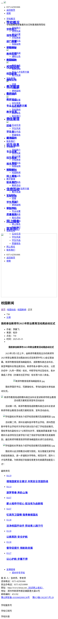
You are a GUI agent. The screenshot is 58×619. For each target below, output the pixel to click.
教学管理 (12, 86)
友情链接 (10, 569)
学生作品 (16, 132)
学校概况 (12, 22)
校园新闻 (16, 172)
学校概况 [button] (10, 19)
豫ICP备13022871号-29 (43, 597)
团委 (14, 198)
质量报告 (16, 135)
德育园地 (16, 91)
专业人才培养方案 (20, 72)
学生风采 (16, 128)
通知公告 (16, 56)
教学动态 (11, 93)
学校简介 (11, 29)
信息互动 (12, 189)
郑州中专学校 (18, 573)
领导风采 (16, 31)
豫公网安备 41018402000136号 (15, 597)
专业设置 (16, 211)
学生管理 (12, 119)
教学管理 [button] (10, 179)
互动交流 (16, 125)
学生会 (10, 131)
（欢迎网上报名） (35, 588)
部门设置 (11, 41)
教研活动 (16, 185)
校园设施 (16, 44)
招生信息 (12, 145)
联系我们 (11, 182)
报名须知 (16, 218)
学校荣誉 (16, 37)
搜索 (8, 13)
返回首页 (10, 10)
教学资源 (16, 75)
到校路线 (16, 109)
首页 (3, 309)
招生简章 (16, 103)
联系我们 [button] (10, 141)
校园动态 (12, 67)
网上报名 (16, 224)
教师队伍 (11, 53)
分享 (8, 317)
